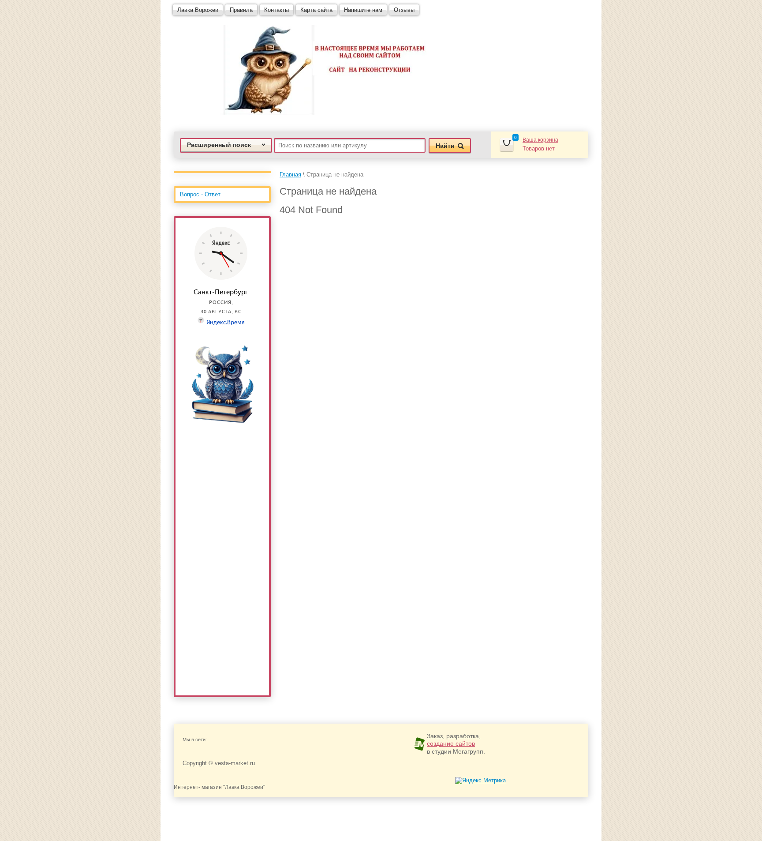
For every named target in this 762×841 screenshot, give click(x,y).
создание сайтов (451, 743)
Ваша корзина (540, 140)
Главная (290, 174)
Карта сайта (316, 10)
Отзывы (404, 10)
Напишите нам (363, 10)
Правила (241, 10)
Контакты (276, 10)
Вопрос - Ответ (200, 194)
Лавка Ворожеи (197, 10)
